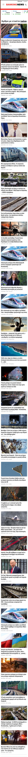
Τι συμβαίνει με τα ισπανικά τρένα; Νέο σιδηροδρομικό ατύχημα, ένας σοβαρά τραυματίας (11, 505)
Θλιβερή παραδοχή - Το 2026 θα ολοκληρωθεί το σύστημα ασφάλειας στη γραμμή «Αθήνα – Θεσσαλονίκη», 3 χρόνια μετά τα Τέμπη (13, 724)
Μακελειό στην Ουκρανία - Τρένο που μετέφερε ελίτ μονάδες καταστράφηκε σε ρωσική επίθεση (13, 456)
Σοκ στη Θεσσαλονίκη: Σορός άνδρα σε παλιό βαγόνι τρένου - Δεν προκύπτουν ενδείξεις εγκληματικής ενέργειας (12, 215)
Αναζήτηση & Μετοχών (26, 5)
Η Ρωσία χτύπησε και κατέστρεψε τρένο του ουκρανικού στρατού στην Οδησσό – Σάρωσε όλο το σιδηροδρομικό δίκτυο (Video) (13, 67)
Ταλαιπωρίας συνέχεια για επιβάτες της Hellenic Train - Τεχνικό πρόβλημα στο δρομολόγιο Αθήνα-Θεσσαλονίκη (13, 627)
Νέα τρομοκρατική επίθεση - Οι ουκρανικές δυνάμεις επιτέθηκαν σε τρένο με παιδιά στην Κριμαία (13, 166)
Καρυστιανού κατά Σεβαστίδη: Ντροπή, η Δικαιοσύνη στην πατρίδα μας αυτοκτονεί (12, 289)
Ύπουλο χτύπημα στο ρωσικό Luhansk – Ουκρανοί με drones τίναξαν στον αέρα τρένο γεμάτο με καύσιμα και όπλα (13, 385)
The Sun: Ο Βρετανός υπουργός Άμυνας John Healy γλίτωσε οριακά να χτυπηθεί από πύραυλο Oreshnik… (13, 577)
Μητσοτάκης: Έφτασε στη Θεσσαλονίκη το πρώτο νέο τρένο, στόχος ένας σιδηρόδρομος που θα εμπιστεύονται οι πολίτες (14, 141)
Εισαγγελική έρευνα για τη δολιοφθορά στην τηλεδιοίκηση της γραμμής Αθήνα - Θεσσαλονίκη (13, 409)
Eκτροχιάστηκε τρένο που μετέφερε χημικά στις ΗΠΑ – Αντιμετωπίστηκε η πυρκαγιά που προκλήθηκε (13, 602)
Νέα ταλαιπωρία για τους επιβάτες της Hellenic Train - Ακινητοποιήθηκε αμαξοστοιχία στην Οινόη (14, 311)
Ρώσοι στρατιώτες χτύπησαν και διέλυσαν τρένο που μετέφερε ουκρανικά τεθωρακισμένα (13, 675)
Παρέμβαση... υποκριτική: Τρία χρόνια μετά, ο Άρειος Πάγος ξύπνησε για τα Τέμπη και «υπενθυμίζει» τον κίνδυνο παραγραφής (13, 335)
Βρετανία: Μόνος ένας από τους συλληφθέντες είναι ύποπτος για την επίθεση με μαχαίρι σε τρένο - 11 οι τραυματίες (13, 749)
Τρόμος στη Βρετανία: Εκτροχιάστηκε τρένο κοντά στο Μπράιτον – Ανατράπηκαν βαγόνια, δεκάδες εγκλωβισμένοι (14, 42)
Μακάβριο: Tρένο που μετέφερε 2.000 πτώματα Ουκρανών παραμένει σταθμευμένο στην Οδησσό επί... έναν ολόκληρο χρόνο (14, 432)
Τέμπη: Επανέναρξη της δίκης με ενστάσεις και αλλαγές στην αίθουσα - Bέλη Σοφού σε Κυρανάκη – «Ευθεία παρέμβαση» (14, 190)
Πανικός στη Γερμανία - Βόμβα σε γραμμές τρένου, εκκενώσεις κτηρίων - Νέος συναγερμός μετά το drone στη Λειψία (13, 91)
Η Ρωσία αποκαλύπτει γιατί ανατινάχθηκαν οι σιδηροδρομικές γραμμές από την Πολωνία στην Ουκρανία (13, 699)
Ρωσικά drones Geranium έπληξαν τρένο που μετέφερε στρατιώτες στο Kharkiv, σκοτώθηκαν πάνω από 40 (13, 480)
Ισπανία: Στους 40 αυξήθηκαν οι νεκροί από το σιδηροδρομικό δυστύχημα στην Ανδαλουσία (13, 553)
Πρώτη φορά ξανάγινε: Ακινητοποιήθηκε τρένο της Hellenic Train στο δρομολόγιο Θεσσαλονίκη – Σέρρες (14, 116)
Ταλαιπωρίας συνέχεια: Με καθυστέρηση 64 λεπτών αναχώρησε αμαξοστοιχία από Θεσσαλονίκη (12, 265)
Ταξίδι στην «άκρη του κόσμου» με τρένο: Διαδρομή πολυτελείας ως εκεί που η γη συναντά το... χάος (13, 360)
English (25, 1)
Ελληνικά (20, 1)
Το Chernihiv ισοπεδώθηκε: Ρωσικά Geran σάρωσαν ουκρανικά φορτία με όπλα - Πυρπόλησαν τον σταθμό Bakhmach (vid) (12, 240)
